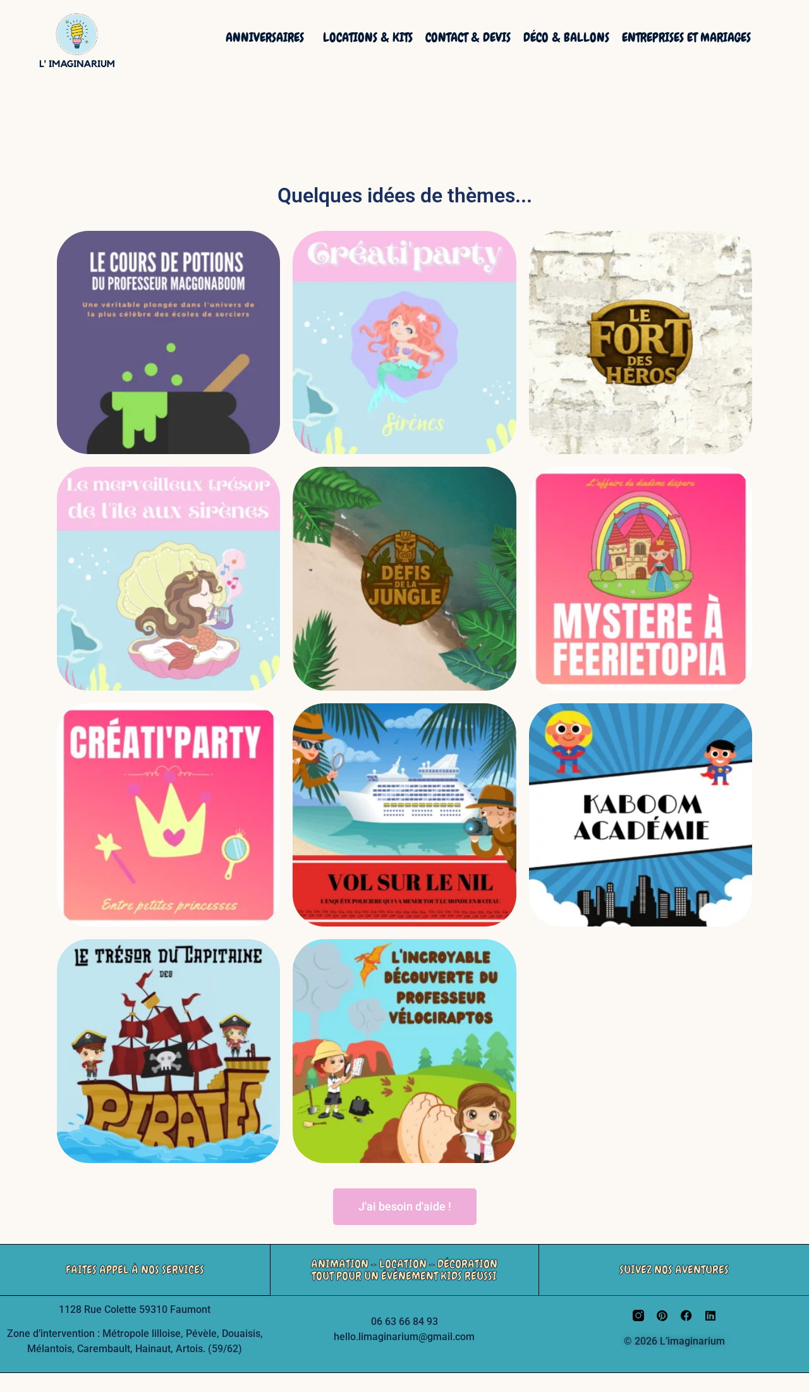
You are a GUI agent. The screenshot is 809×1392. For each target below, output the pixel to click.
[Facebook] (686, 1315)
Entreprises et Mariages (686, 37)
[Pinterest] (662, 1315)
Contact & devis (468, 37)
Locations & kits (368, 37)
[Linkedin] (710, 1315)
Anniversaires (265, 37)
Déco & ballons (566, 37)
